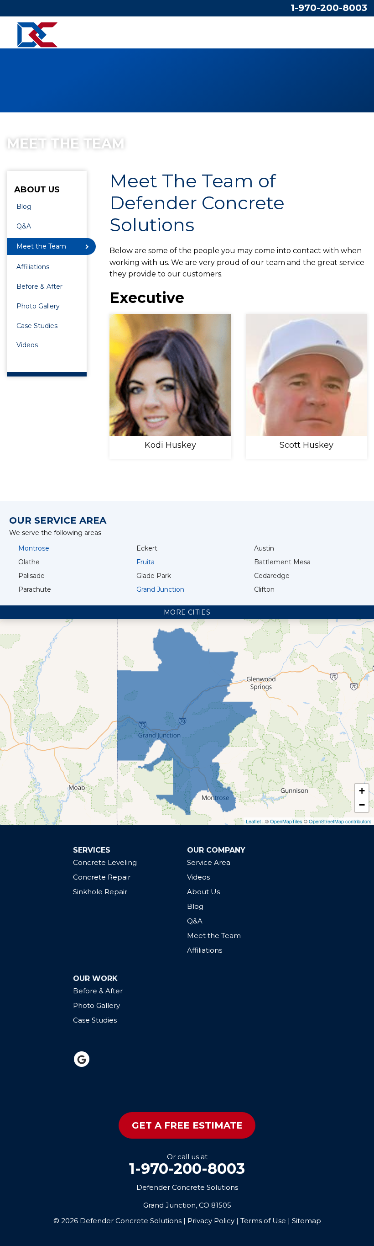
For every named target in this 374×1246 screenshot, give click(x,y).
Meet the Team (41, 246)
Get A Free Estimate (187, 1125)
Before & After (39, 286)
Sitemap (306, 1220)
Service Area (208, 862)
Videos (27, 345)
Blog (23, 206)
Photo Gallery (38, 306)
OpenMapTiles (286, 821)
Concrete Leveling (105, 862)
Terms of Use (263, 1220)
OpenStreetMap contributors (340, 821)
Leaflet (253, 821)
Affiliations (32, 267)
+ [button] (362, 790)
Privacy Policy (210, 1220)
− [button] (362, 805)
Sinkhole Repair (100, 891)
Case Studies (36, 326)
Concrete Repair (101, 877)
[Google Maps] (81, 1059)
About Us (37, 190)
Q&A (23, 226)
